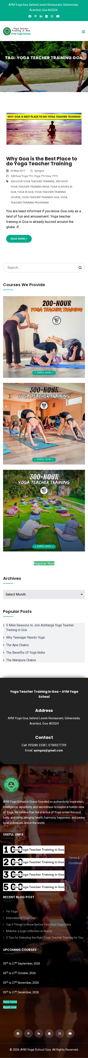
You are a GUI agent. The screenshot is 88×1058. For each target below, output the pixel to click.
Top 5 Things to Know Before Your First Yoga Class (38, 924)
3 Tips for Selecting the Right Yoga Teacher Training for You (44, 937)
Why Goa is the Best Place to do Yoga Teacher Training (41, 161)
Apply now (10, 1007)
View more (10, 1002)
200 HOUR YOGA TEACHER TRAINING (32, 181)
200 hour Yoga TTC (22, 176)
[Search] (80, 267)
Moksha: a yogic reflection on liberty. (29, 931)
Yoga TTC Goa (42, 176)
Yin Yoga (12, 911)
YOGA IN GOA (25, 191)
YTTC (55, 176)
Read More (18, 238)
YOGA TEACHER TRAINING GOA (40, 197)
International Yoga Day (20, 918)
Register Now (44, 563)
